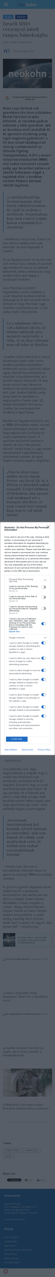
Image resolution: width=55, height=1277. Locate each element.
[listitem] (27, 580)
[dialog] (27, 638)
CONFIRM (16, 739)
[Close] (49, 527)
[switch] (43, 587)
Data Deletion (11, 749)
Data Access (27, 749)
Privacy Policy (44, 749)
